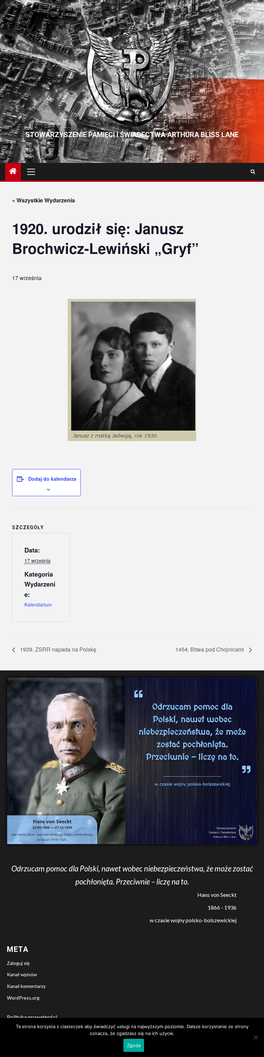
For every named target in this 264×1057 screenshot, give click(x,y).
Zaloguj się (18, 963)
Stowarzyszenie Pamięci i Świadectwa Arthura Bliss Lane (132, 135)
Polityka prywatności (32, 1017)
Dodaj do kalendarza (52, 478)
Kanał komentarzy (26, 986)
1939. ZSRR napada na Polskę (57, 649)
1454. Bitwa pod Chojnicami (210, 649)
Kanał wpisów (22, 974)
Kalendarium (38, 604)
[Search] (253, 171)
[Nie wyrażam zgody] (255, 1037)
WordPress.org (23, 998)
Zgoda (134, 1045)
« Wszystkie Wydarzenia (43, 200)
